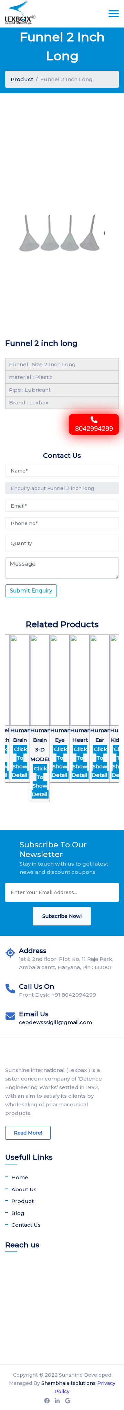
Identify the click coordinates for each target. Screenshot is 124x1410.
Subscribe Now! (62, 916)
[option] (18, 712)
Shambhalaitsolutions (68, 1383)
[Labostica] (20, 13)
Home (19, 1177)
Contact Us (26, 1225)
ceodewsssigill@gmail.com (55, 1022)
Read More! (28, 1133)
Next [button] (8, 732)
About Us (24, 1189)
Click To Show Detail (17, 762)
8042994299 (94, 428)
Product (22, 79)
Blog (17, 1213)
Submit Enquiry (31, 590)
